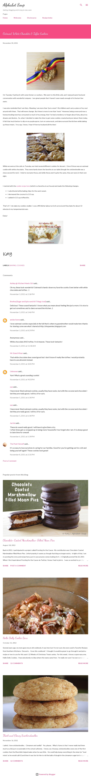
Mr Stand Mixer (16, 353)
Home (5, 18)
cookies (20, 265)
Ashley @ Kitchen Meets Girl (21, 283)
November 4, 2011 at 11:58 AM (23, 346)
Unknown (14, 371)
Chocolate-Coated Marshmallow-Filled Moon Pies (29, 540)
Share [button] (82, 265)
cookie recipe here (23, 186)
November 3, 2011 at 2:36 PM (22, 294)
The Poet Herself (17, 444)
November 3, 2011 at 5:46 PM (22, 312)
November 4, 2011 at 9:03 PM (22, 379)
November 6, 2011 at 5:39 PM (22, 436)
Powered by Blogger (47, 774)
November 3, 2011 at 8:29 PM (22, 330)
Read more (83, 566)
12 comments (16, 663)
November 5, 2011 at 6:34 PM (22, 397)
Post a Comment (9, 461)
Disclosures (31, 18)
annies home (15, 319)
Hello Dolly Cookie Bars (15, 638)
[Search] (81, 4)
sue (11, 387)
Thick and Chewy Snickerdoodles (20, 735)
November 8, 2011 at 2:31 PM (22, 454)
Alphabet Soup (14, 4)
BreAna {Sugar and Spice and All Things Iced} (28, 301)
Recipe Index (47, 18)
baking (12, 265)
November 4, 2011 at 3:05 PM (22, 364)
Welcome (17, 18)
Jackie (12, 423)
